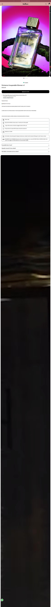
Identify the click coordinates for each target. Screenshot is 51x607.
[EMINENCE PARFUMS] (25, 4)
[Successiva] (37, 1)
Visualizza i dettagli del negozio (8, 97)
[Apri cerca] (46, 4)
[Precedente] (14, 1)
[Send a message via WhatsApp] (2, 600)
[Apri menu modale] (2, 4)
